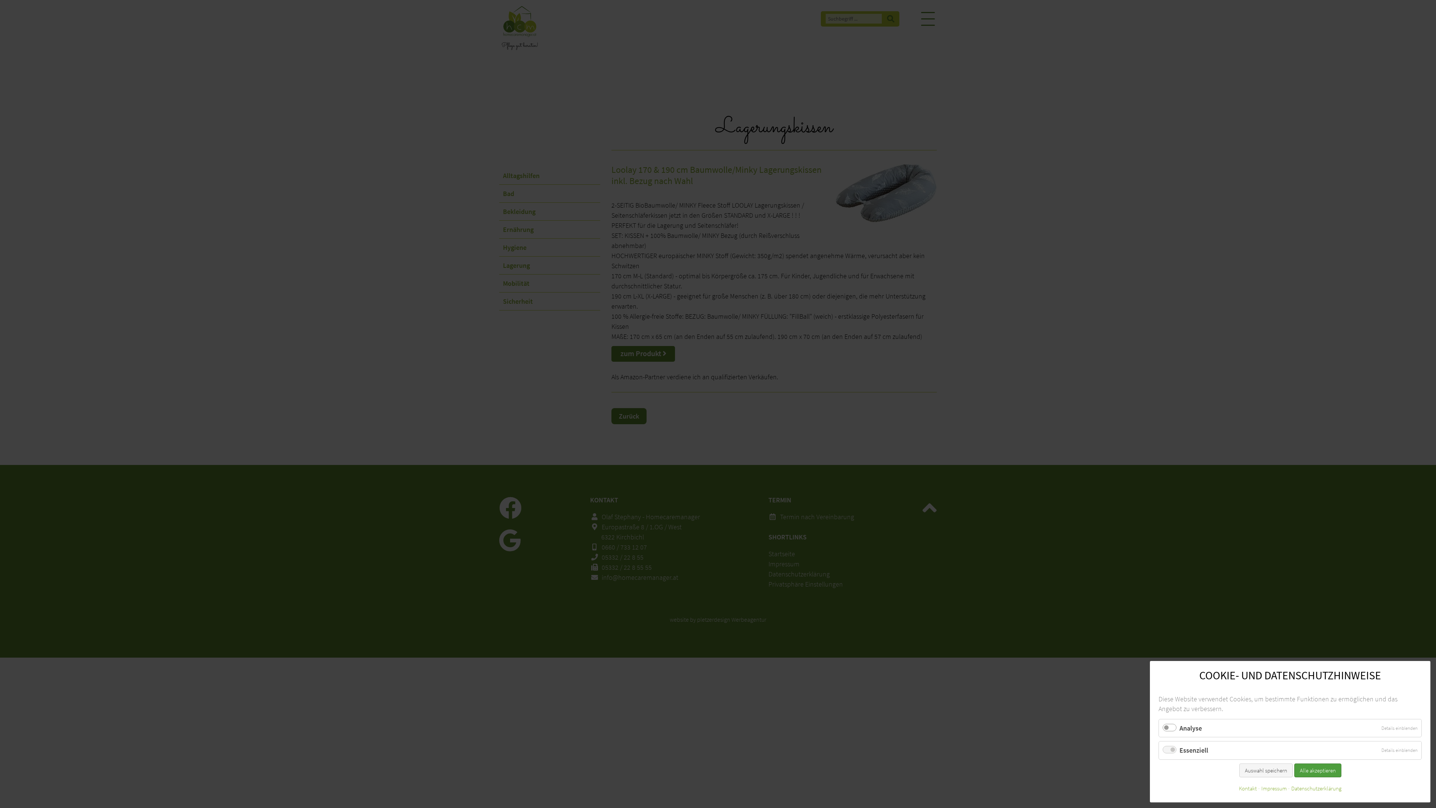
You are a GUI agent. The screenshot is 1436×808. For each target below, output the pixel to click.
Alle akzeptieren (1318, 770)
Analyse (1190, 728)
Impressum (1274, 788)
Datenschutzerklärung (1316, 788)
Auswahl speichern (1266, 770)
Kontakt (1248, 788)
